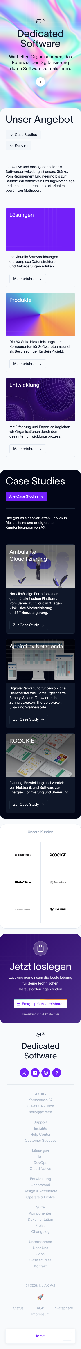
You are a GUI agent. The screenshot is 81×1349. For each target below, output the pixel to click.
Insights (40, 1128)
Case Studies (26, 135)
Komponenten (40, 1213)
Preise (40, 1226)
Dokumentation (40, 1220)
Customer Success (40, 1141)
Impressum (41, 1314)
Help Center (41, 1134)
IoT (40, 1157)
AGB (40, 1308)
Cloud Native (40, 1169)
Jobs (40, 1254)
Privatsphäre (62, 1308)
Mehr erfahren (25, 279)
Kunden (21, 145)
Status (18, 1308)
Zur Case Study (26, 625)
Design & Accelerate (40, 1191)
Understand (40, 1185)
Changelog (40, 1232)
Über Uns (40, 1248)
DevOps (40, 1163)
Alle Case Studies (23, 496)
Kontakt (40, 1266)
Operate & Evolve (40, 1197)
